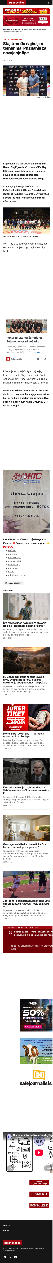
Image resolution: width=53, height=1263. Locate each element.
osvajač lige (14, 564)
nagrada (12, 554)
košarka (12, 550)
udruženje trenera (17, 575)
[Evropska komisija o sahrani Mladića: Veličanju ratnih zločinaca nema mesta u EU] (26, 771)
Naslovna (6, 30)
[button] (4, 2)
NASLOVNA (14, 39)
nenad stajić (14, 557)
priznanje (13, 568)
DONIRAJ (8, 546)
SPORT (21, 39)
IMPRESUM (7, 1226)
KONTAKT (6, 1231)
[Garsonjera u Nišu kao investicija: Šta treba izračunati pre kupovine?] (26, 828)
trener (11, 571)
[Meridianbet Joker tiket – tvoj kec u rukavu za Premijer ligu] (26, 717)
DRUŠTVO (17, 30)
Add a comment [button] (14, 583)
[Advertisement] (26, 130)
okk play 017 (14, 561)
